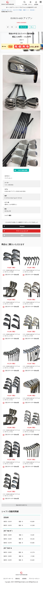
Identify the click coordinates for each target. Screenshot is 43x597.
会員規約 (24, 578)
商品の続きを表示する (21, 505)
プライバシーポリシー (34, 578)
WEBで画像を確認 (22, 170)
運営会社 (17, 578)
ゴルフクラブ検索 (17, 10)
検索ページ (26, 10)
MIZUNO (32, 10)
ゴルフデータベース (6, 10)
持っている (23, 27)
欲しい (32, 27)
